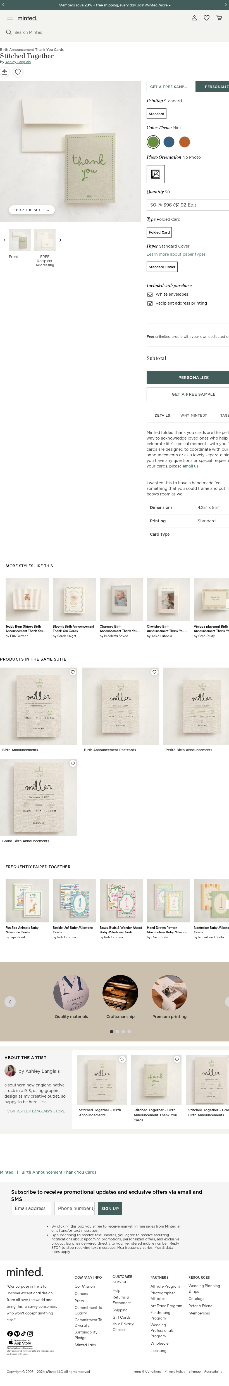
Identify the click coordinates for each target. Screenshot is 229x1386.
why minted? (193, 415)
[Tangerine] (184, 142)
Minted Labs (85, 1344)
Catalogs (196, 1298)
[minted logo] (27, 18)
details (162, 415)
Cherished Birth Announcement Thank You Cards (165, 628)
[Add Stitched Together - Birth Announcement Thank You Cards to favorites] (177, 1059)
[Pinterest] (16, 1333)
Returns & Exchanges (122, 1299)
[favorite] (17, 72)
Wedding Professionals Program (162, 1330)
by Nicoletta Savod (114, 635)
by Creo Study (157, 937)
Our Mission (85, 1286)
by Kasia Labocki (159, 635)
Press (79, 1300)
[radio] (156, 114)
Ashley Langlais (18, 62)
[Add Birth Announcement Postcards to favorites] (154, 672)
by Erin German (17, 635)
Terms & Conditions (147, 1371)
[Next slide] (60, 240)
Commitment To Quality (88, 1310)
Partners (159, 1277)
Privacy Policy (174, 1371)
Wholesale (159, 1343)
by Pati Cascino (64, 937)
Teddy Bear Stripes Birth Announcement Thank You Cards (24, 628)
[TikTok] (23, 1333)
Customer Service (122, 1279)
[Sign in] (194, 17)
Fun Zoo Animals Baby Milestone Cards (22, 929)
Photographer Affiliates (163, 1295)
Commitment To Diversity (88, 1322)
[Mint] (153, 142)
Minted (6, 1172)
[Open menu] (10, 17)
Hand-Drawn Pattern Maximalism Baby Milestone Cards (168, 929)
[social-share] (4, 72)
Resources (199, 1277)
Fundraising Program (160, 1315)
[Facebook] (10, 1333)
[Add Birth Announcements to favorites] (73, 672)
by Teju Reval (15, 937)
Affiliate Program (165, 1286)
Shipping (120, 1310)
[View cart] (218, 17)
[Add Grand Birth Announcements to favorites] (73, 763)
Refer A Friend (201, 1305)
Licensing (158, 1350)
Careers (81, 1293)
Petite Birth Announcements (189, 750)
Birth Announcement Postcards (110, 750)
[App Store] (34, 1342)
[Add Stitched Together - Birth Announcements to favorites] (122, 1059)
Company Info (88, 1277)
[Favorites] (206, 17)
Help (116, 1290)
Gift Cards (121, 1317)
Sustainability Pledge (86, 1334)
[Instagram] (30, 1333)
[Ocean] (169, 142)
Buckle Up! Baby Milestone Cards (73, 929)
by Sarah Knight (64, 635)
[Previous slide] (4, 240)
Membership (199, 1313)
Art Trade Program (166, 1305)
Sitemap (195, 1371)
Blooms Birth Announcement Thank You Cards (73, 628)
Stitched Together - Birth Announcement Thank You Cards (155, 1115)
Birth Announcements (20, 750)
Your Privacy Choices (123, 1326)
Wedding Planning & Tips (204, 1288)
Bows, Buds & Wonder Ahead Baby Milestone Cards (121, 929)
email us (191, 466)
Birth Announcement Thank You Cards (59, 1172)
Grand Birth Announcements (25, 841)
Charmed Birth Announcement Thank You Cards (118, 628)
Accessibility (213, 1371)
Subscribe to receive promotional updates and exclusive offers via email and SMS (106, 1195)
